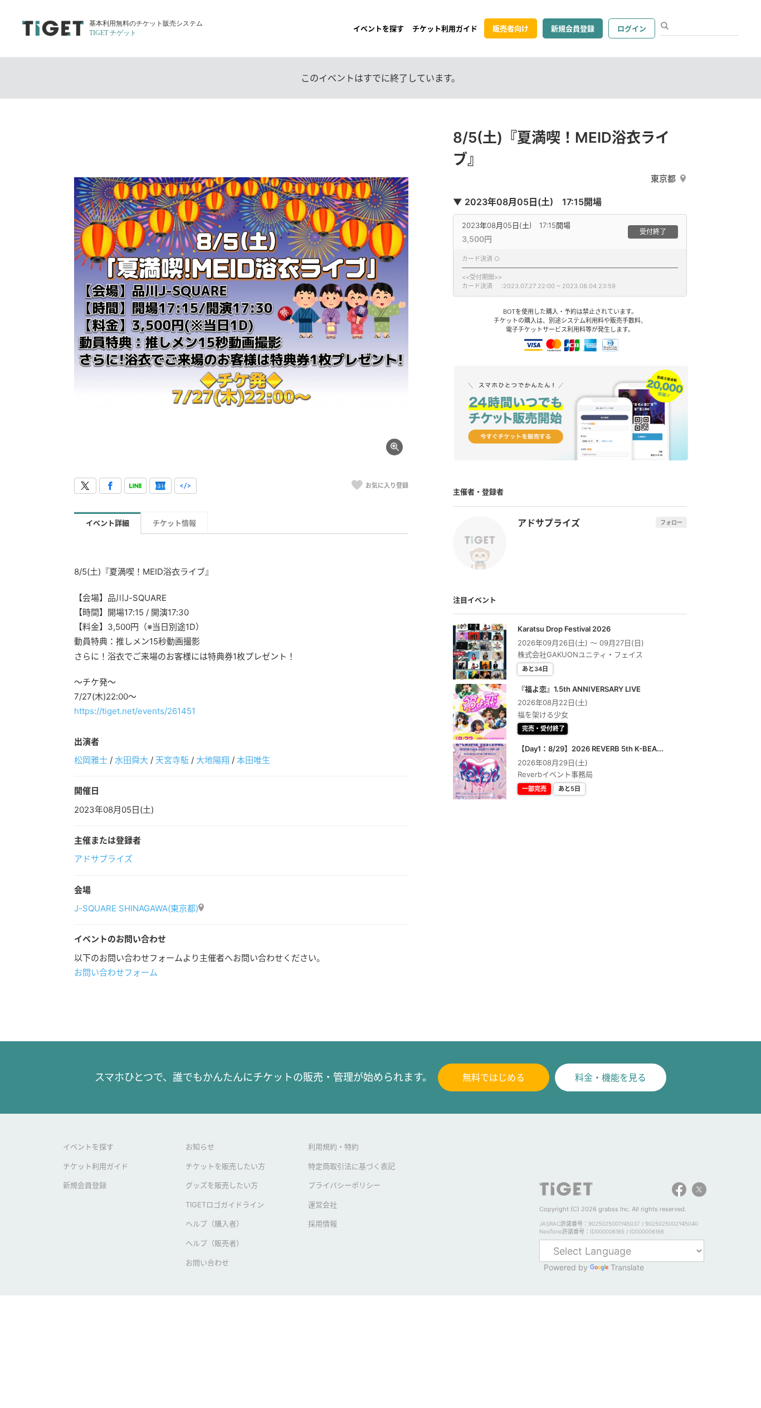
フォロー (671, 522)
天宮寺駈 (172, 760)
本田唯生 (253, 760)
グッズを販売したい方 (222, 1185)
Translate (627, 1267)
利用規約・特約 (333, 1146)
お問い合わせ (207, 1262)
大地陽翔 (213, 760)
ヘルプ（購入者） (214, 1223)
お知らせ (200, 1146)
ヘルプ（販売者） (214, 1243)
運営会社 (322, 1204)
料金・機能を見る (610, 1077)
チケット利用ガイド (444, 28)
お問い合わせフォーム (116, 972)
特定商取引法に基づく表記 (351, 1166)
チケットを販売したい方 (225, 1166)
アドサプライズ (103, 858)
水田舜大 (131, 760)
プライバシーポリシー (344, 1185)
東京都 (663, 178)
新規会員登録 (572, 28)
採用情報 (322, 1223)
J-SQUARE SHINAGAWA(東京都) (136, 908)
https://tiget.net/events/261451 (135, 711)
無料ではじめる (493, 1077)
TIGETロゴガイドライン (225, 1204)
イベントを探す (378, 28)
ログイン (631, 28)
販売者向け (510, 28)
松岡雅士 (91, 760)
